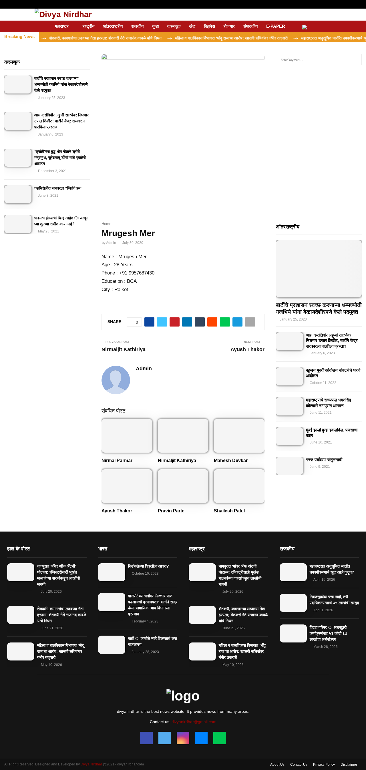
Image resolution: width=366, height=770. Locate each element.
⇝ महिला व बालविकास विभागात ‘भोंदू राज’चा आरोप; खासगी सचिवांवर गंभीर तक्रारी (212, 38)
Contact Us (298, 765)
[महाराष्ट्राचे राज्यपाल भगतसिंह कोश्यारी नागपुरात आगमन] (289, 406)
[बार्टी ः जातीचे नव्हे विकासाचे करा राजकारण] (111, 645)
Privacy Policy (324, 765)
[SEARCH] (356, 59)
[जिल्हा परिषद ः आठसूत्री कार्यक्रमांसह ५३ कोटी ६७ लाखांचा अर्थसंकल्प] (293, 633)
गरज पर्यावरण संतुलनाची (324, 459)
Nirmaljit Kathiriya (124, 349)
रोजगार (229, 26)
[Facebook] (146, 738)
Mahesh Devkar (231, 460)
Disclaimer (349, 765)
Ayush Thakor (247, 349)
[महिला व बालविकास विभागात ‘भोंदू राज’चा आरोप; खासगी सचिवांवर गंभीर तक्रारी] (20, 651)
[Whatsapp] (219, 738)
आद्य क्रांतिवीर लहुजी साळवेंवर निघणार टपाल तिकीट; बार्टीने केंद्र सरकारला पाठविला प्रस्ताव (61, 121)
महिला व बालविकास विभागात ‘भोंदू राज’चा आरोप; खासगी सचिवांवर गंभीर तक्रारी (60, 651)
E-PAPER (275, 26)
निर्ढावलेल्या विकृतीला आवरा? (148, 566)
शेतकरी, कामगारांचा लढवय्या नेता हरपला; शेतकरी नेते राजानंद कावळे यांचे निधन (61, 614)
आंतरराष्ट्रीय (113, 26)
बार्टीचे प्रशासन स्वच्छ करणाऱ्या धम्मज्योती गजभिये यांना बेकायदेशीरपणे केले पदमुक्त (61, 84)
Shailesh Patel (229, 510)
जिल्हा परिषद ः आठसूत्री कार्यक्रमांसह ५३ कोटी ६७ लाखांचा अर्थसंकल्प (328, 633)
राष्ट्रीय (88, 26)
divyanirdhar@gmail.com (194, 721)
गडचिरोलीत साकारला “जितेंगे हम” (58, 188)
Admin (111, 243)
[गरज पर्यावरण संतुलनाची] (289, 466)
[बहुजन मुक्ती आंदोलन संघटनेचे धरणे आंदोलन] (289, 376)
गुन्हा (155, 26)
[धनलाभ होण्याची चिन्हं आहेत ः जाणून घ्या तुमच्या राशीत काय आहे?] (17, 224)
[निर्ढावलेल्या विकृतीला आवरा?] (111, 572)
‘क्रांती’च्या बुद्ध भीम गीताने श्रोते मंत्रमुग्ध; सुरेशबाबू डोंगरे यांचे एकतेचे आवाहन (60, 157)
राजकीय (137, 26)
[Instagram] (183, 738)
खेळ (192, 26)
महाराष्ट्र (62, 26)
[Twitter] (164, 738)
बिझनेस (209, 26)
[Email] (201, 738)
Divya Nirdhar (91, 764)
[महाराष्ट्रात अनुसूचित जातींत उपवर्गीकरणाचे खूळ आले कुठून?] (293, 572)
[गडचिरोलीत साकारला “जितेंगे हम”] (17, 194)
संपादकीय (250, 26)
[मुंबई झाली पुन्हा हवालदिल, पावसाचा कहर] (289, 436)
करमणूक (173, 26)
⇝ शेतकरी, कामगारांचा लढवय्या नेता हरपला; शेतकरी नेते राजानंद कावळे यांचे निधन (86, 38)
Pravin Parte (171, 510)
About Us (277, 765)
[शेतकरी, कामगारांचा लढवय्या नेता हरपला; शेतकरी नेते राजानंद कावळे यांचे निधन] (20, 615)
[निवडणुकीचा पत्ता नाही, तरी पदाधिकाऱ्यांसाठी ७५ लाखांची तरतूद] (293, 603)
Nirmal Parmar (117, 460)
